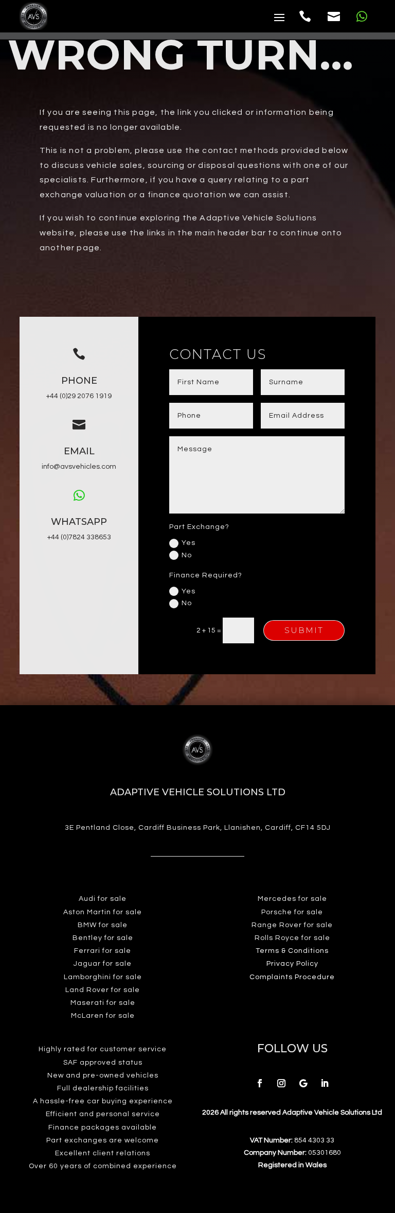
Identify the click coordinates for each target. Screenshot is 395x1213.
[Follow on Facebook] (260, 1083)
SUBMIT (304, 630)
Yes (188, 542)
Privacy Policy (292, 963)
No (187, 555)
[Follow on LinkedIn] (324, 1083)
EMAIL (79, 451)
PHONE (79, 380)
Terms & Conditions (292, 950)
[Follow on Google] (303, 1083)
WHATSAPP (79, 521)
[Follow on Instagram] (281, 1083)
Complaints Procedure (292, 977)
